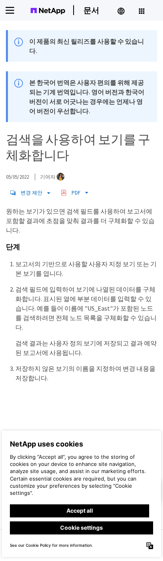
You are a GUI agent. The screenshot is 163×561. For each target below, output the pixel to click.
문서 (91, 10)
